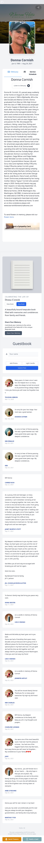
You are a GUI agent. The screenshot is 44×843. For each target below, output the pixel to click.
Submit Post (22, 368)
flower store (9, 217)
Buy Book (21, 304)
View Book (10, 304)
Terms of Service (27, 834)
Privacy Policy (16, 834)
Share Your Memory (13, 333)
